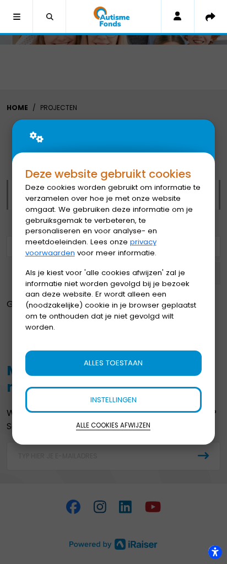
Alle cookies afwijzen (113, 425)
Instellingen (113, 400)
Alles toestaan (113, 363)
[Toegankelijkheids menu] (214, 551)
